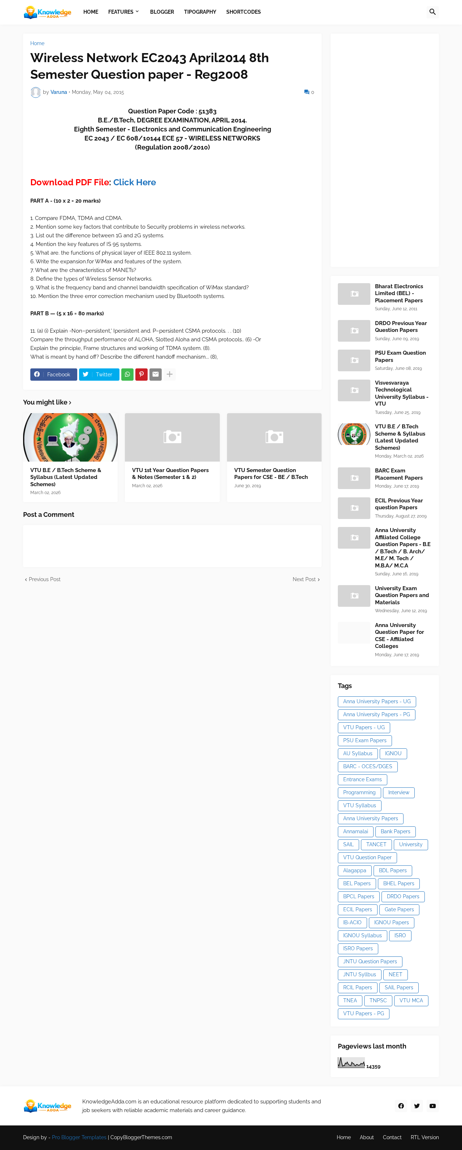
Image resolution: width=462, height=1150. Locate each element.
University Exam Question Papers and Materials (402, 595)
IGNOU (393, 753)
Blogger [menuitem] (162, 12)
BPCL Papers (358, 896)
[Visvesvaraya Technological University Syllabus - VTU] (354, 390)
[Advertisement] (392, 149)
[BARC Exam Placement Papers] (354, 478)
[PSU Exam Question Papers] (354, 360)
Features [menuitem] (121, 12)
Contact (392, 1137)
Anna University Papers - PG (376, 714)
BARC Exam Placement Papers (399, 474)
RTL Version (425, 1137)
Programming (359, 792)
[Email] (155, 374)
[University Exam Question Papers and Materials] (354, 596)
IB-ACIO (352, 922)
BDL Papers (393, 870)
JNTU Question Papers (370, 961)
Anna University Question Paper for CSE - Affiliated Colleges (399, 636)
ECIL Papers (357, 909)
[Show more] (170, 374)
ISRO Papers (358, 948)
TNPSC (378, 1000)
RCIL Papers (357, 987)
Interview (398, 792)
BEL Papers (357, 883)
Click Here (134, 182)
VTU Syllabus (359, 805)
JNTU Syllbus (359, 974)
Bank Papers (395, 831)
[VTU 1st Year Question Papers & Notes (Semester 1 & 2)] (172, 437)
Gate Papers (399, 909)
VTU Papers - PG (363, 1013)
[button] (433, 12)
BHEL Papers (398, 883)
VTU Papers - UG (364, 727)
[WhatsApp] (127, 374)
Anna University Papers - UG (377, 701)
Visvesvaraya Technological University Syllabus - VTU (401, 393)
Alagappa (354, 870)
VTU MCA (411, 1000)
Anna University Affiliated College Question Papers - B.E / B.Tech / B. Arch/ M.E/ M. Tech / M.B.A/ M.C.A (403, 548)
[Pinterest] (141, 374)
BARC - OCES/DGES (367, 766)
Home (37, 43)
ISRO (400, 935)
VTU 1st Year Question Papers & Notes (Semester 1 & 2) (170, 474)
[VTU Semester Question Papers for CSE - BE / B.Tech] (274, 437)
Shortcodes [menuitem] (243, 12)
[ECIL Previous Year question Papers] (354, 508)
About (367, 1137)
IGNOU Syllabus (362, 935)
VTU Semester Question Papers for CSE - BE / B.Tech (271, 474)
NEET (395, 974)
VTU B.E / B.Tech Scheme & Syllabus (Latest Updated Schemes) (65, 477)
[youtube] (433, 1106)
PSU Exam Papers (365, 740)
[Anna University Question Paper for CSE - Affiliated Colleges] (354, 633)
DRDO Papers (403, 896)
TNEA (350, 1000)
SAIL (348, 844)
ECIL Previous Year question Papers (399, 504)
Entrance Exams (362, 779)
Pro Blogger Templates (79, 1137)
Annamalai (355, 831)
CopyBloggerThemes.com (141, 1137)
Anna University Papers (370, 818)
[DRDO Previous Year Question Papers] (354, 331)
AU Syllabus (357, 753)
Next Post (304, 579)
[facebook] (401, 1106)
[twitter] (417, 1106)
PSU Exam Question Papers (400, 356)
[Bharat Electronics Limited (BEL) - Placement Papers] (354, 294)
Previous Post (45, 579)
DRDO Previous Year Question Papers (401, 327)
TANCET (376, 844)
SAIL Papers (399, 987)
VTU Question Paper (367, 857)
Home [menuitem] (90, 12)
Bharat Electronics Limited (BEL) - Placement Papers (399, 293)
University (411, 844)
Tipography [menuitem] (200, 12)
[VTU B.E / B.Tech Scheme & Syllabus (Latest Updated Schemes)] (70, 437)
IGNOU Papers (391, 922)
